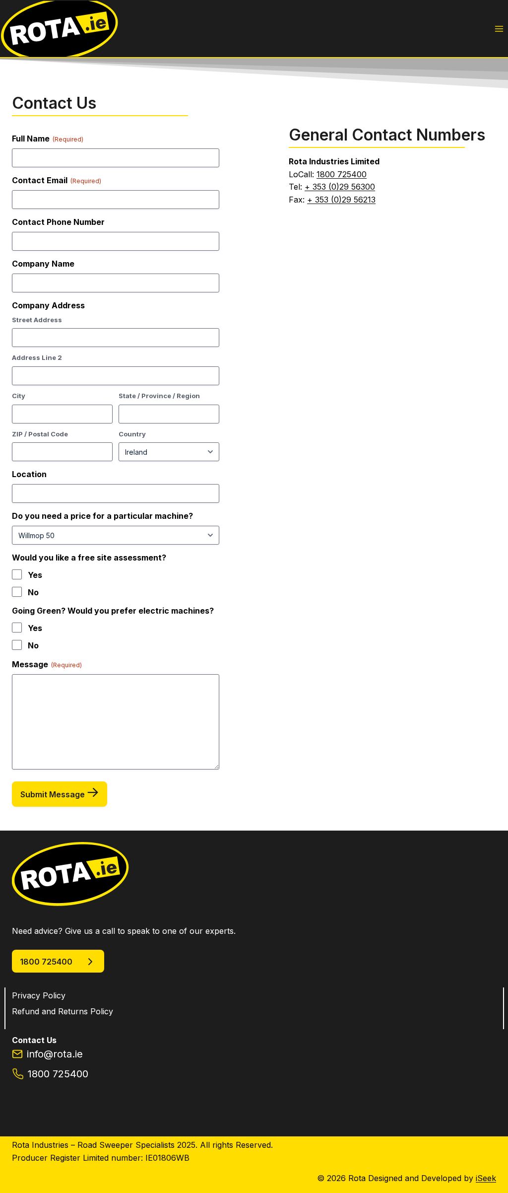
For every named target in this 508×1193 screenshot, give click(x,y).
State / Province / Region (159, 396)
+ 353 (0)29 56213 (341, 200)
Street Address (37, 320)
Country (132, 434)
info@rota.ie (55, 1054)
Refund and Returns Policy (62, 1011)
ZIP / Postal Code (40, 434)
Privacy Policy (38, 995)
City (18, 396)
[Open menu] (499, 28)
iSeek (486, 1178)
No (33, 592)
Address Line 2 (37, 357)
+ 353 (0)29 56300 (340, 187)
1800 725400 (342, 174)
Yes (35, 575)
